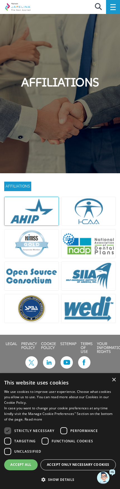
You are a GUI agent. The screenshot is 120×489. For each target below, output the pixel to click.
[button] (60, 479)
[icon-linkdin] (49, 367)
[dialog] (60, 431)
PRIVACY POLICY (29, 345)
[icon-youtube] (67, 367)
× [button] (114, 380)
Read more (33, 419)
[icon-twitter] (31, 367)
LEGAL (11, 343)
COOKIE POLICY (48, 345)
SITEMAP (68, 343)
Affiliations (18, 186)
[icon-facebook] (84, 367)
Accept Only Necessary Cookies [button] (78, 464)
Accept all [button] (20, 464)
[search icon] (98, 7)
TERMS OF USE (87, 347)
